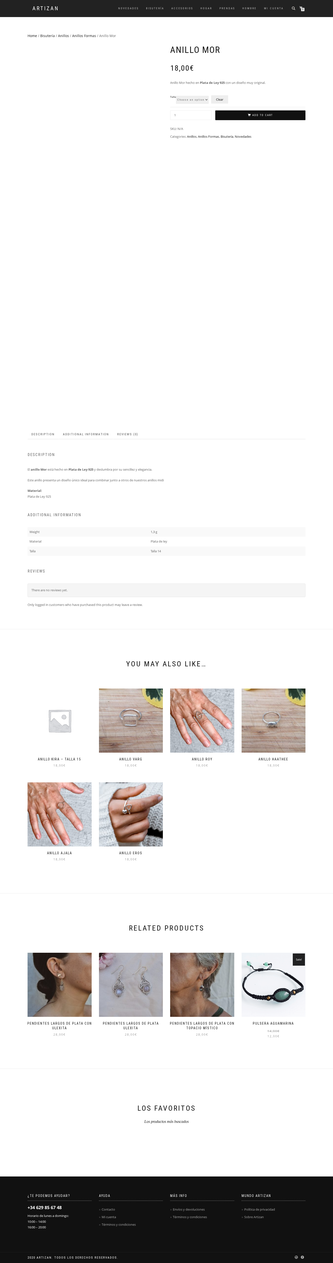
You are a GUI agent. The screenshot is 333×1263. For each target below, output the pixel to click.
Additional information (86, 434)
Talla (173, 97)
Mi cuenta (109, 1217)
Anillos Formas (84, 35)
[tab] (43, 434)
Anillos (63, 35)
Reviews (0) (127, 434)
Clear (219, 99)
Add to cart (262, 115)
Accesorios (182, 8)
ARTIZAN (45, 8)
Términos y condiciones (119, 1224)
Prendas (227, 8)
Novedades (128, 8)
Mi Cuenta (274, 8)
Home (32, 35)
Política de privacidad (259, 1209)
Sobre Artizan (254, 1217)
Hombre (249, 8)
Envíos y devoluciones (189, 1209)
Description (43, 434)
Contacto (108, 1209)
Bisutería (155, 8)
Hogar (206, 8)
